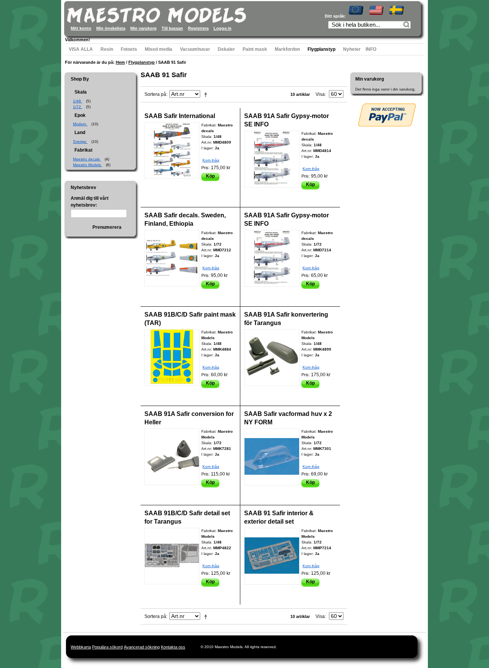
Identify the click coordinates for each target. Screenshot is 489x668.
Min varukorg (143, 28)
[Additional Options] (387, 115)
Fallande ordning (207, 94)
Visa (320, 94)
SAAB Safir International (179, 116)
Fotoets (129, 49)
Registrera (198, 28)
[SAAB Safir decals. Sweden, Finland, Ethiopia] (171, 258)
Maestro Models (87, 165)
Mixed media (158, 49)
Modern (80, 124)
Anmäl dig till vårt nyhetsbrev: (89, 202)
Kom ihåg (210, 160)
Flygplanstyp (321, 49)
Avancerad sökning (142, 647)
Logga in (223, 28)
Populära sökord (107, 647)
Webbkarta (81, 647)
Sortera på (155, 94)
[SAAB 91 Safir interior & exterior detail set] (272, 556)
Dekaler (226, 49)
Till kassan (172, 28)
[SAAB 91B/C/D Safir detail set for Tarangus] (171, 556)
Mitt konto (81, 28)
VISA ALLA (81, 49)
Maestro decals (87, 159)
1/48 (77, 101)
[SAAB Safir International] (171, 150)
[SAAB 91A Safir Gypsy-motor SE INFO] (272, 159)
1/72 (77, 107)
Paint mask (255, 49)
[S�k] (407, 25)
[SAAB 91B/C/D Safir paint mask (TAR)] (171, 357)
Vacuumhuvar (195, 49)
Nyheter (352, 49)
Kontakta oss (173, 647)
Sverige (80, 141)
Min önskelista (110, 28)
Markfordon (287, 49)
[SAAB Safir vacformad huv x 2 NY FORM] (272, 457)
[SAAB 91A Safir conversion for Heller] (171, 457)
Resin (106, 49)
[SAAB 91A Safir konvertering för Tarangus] (272, 357)
